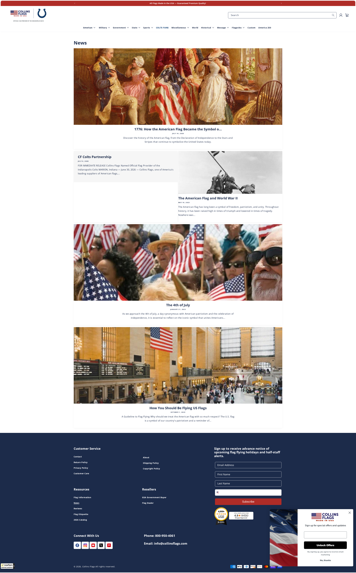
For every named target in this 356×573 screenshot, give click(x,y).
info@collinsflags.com (170, 543)
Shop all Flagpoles (16, 5)
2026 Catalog (80, 519)
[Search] (333, 15)
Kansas (11, 5)
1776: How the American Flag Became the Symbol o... (178, 129)
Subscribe (248, 501)
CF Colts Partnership (94, 157)
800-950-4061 (165, 536)
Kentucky (125, 5)
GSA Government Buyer (154, 497)
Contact (78, 456)
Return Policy (81, 462)
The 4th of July (178, 305)
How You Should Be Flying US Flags (178, 408)
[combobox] (282, 15)
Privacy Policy (81, 468)
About (146, 457)
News (76, 503)
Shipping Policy (151, 463)
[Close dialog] (349, 512)
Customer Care (81, 473)
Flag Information (82, 497)
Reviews (78, 508)
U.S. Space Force (129, 5)
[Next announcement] (281, 3)
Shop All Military (129, 10)
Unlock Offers (325, 545)
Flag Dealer (148, 503)
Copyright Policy (151, 468)
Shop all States (128, 10)
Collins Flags (88, 566)
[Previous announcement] (75, 3)
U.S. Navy (12, 5)
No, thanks (325, 560)
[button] (8, 566)
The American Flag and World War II (208, 198)
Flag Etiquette (81, 514)
